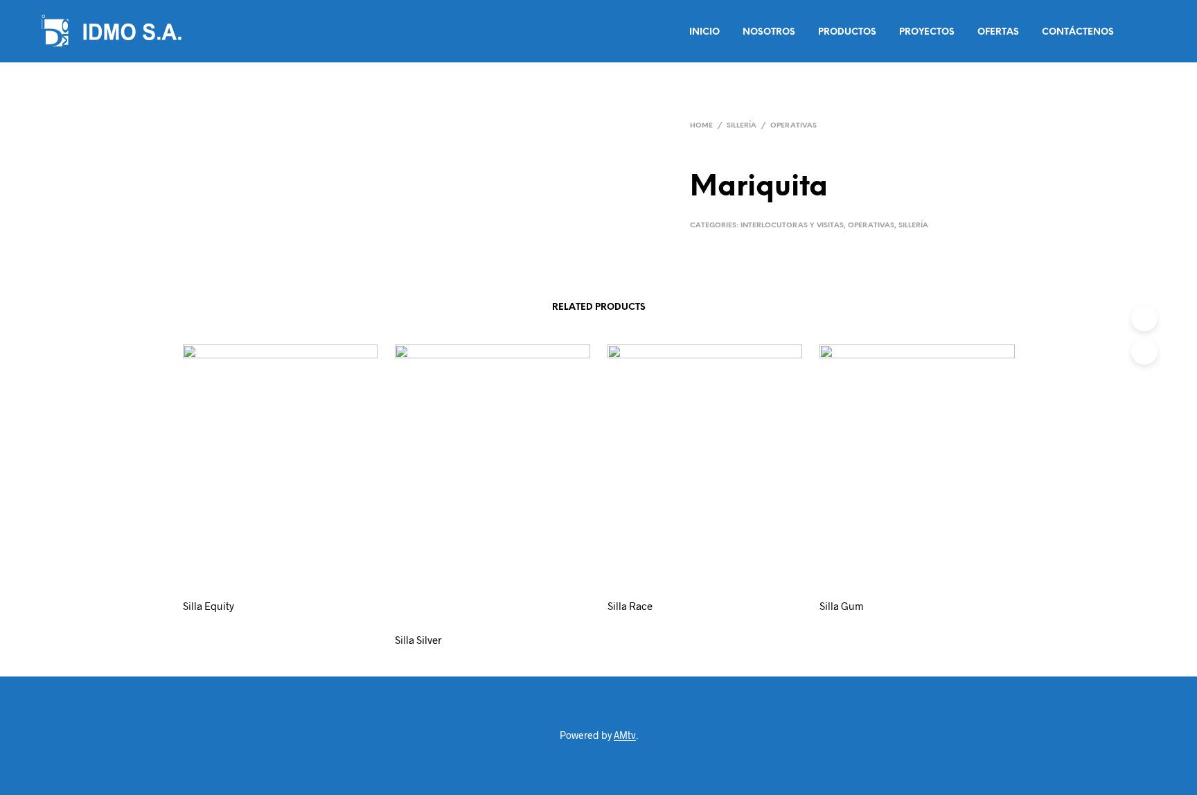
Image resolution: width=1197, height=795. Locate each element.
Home (701, 126)
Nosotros (769, 32)
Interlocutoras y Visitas (792, 225)
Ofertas (998, 32)
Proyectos (927, 32)
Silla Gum (841, 606)
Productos (847, 32)
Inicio (704, 32)
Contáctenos (1078, 32)
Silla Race (630, 606)
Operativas (793, 126)
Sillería (741, 126)
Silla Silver (418, 640)
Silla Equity (208, 606)
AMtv (625, 735)
